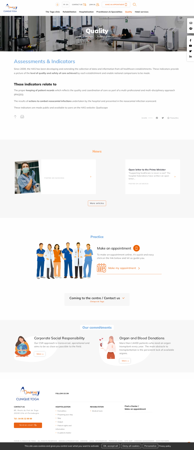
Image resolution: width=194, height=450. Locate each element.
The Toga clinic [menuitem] (53, 12)
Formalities (62, 411)
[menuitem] (66, 411)
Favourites (174, 118)
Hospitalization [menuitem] (86, 12)
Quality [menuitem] (128, 12)
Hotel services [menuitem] (141, 12)
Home (78, 37)
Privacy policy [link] (165, 446)
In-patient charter (64, 433)
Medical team (97, 411)
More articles (97, 203)
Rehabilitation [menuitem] (69, 12)
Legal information (98, 441)
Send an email (26, 425)
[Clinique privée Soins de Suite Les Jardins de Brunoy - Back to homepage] (10, 7)
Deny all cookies (131, 445)
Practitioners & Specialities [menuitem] (109, 12)
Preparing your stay (65, 415)
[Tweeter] (163, 118)
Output (60, 422)
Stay (59, 418)
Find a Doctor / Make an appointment (135, 407)
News (96, 151)
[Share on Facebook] (157, 118)
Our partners (162, 441)
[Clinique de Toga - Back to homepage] (27, 393)
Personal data (116, 441)
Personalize (150, 445)
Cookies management (144, 441)
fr (64, 5)
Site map (129, 441)
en (67, 5)
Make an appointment (114, 5)
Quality (89, 37)
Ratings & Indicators (108, 37)
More (39, 354)
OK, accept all (110, 445)
